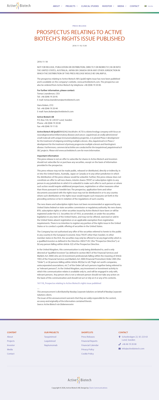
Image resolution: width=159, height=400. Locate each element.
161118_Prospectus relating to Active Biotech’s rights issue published (69, 283)
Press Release (79, 26)
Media (121, 6)
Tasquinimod (50, 336)
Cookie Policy (87, 353)
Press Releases (88, 336)
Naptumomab (50, 345)
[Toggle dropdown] (61, 6)
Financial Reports (89, 341)
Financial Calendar (90, 345)
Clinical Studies (90, 6)
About (56, 6)
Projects (70, 6)
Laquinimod (50, 341)
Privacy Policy (87, 349)
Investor (107, 6)
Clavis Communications (98, 388)
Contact (134, 6)
